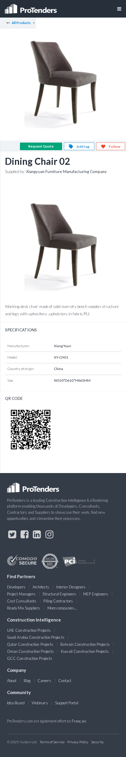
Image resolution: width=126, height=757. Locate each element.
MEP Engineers (95, 594)
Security (97, 742)
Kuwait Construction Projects (85, 651)
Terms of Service (52, 742)
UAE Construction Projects (29, 630)
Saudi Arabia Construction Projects (35, 637)
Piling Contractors (58, 601)
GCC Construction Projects (29, 658)
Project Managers (21, 594)
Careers (44, 680)
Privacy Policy (77, 742)
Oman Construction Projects (30, 651)
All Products (21, 23)
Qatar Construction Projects (30, 644)
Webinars (40, 703)
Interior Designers (71, 587)
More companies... (62, 608)
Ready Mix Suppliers (23, 608)
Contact (64, 680)
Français (79, 721)
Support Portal (66, 703)
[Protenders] (31, 7)
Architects (41, 587)
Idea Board (16, 703)
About (11, 680)
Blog (27, 680)
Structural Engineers (59, 594)
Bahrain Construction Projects (85, 644)
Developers (16, 587)
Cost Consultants (21, 601)
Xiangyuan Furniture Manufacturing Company (66, 171)
